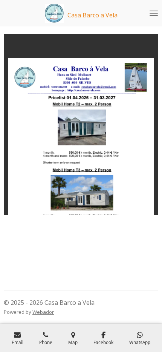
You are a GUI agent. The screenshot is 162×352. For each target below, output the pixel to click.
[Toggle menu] (153, 13)
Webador (43, 312)
